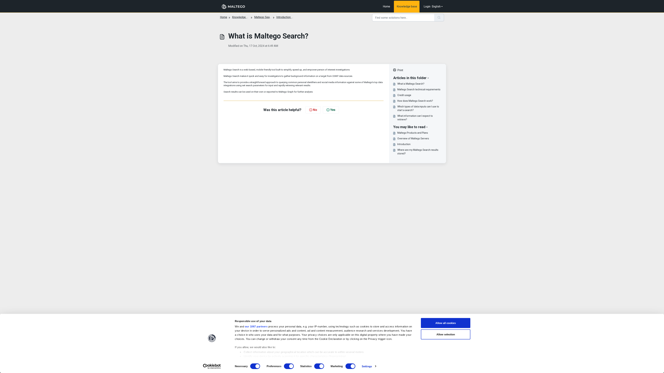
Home (386, 6)
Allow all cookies (445, 323)
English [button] (436, 6)
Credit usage (404, 95)
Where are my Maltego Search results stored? (417, 152)
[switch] (289, 366)
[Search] (439, 17)
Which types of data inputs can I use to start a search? (418, 108)
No (315, 110)
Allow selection (445, 334)
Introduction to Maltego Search (294, 17)
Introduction (404, 144)
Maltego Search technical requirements (418, 89)
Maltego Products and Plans (412, 132)
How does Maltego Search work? (415, 100)
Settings (367, 366)
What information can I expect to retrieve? (415, 117)
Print (400, 70)
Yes (332, 110)
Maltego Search (263, 17)
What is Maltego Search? (410, 83)
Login (427, 6)
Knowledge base (407, 6)
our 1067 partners (256, 326)
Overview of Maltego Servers (413, 138)
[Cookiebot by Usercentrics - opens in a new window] (212, 366)
